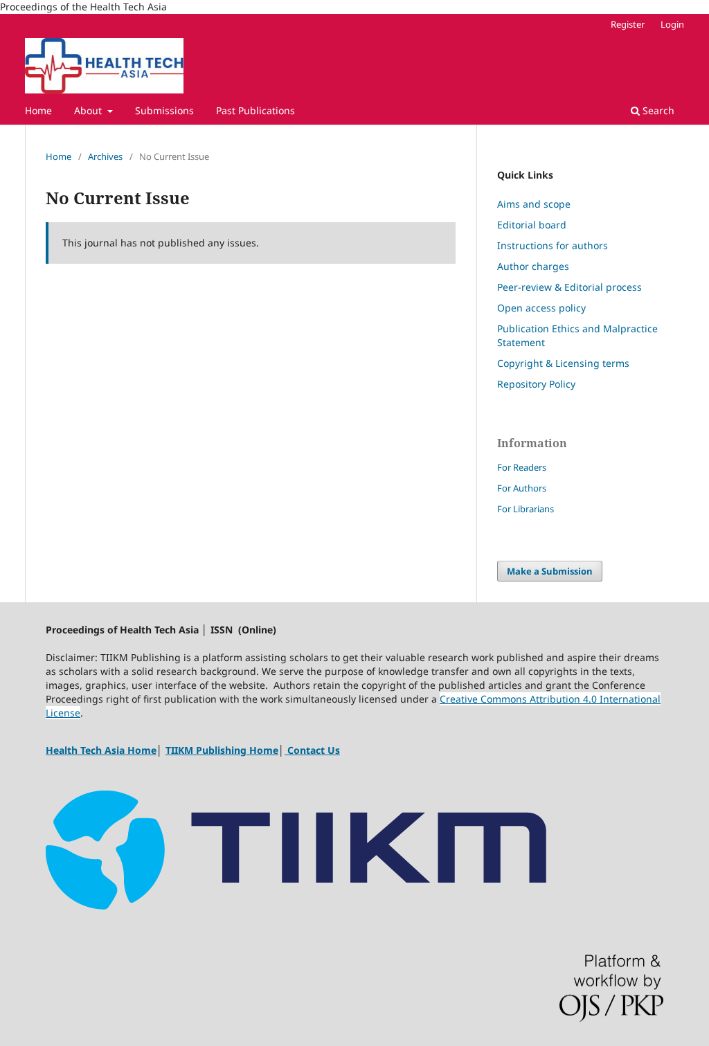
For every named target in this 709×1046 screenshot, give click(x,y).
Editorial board (531, 224)
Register (628, 24)
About (89, 110)
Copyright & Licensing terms (563, 363)
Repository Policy (537, 383)
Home (38, 110)
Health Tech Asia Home (101, 750)
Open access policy (541, 307)
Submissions (164, 110)
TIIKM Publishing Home (221, 750)
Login (672, 24)
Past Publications (255, 110)
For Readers (521, 467)
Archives (105, 156)
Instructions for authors (552, 245)
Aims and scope (534, 203)
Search (657, 110)
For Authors (521, 488)
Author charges (533, 266)
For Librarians (525, 509)
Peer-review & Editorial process (569, 287)
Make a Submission (550, 571)
